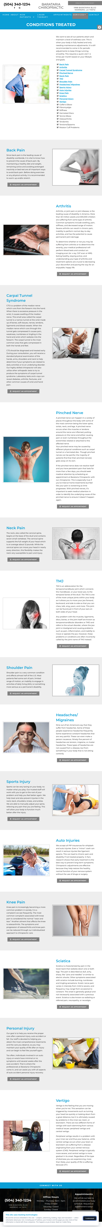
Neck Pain (64, 76)
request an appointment (24, 185)
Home (6, 15)
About (15, 15)
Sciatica (63, 96)
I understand (89, 1218)
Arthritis (63, 67)
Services (78, 15)
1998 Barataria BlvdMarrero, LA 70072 (85, 9)
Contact (94, 15)
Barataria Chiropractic (51, 6)
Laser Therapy (42, 16)
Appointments (62, 15)
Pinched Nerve (66, 73)
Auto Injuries (65, 90)
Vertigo (62, 102)
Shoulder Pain (65, 82)
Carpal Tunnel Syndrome (70, 70)
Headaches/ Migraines (69, 84)
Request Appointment (85, 3)
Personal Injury (66, 99)
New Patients (25, 16)
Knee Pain (64, 93)
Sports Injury (65, 87)
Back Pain (64, 64)
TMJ (61, 79)
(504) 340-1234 (17, 4)
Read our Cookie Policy (63, 1222)
